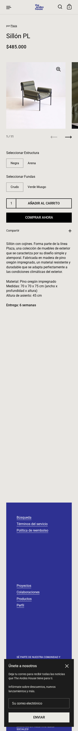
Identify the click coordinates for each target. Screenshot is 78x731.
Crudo (15, 187)
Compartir (12, 230)
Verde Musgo (37, 187)
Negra (15, 163)
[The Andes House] (39, 7)
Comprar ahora (39, 217)
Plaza (14, 25)
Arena (32, 163)
